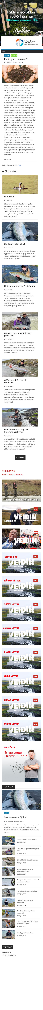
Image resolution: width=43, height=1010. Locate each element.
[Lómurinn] (20, 177)
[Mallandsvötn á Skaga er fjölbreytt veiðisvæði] (20, 409)
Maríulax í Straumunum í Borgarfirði (25, 901)
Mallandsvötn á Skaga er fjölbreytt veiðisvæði (16, 430)
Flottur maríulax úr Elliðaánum (19, 286)
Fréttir (7, 55)
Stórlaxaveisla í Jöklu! (14, 244)
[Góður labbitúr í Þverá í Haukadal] (20, 360)
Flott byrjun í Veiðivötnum (25, 933)
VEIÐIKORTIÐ (6, 952)
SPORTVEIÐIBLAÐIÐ (9, 955)
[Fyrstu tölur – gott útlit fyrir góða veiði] (20, 313)
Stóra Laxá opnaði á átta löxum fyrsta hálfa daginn (27, 922)
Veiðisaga (14, 55)
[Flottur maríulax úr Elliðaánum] (20, 266)
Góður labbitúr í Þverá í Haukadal (15, 381)
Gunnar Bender (18, 62)
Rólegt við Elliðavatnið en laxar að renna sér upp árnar (28, 881)
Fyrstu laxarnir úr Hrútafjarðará (27, 891)
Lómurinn (9, 196)
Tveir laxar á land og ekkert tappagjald (26, 912)
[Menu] (3, 51)
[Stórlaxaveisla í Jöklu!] (20, 224)
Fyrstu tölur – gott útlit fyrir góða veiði (18, 334)
